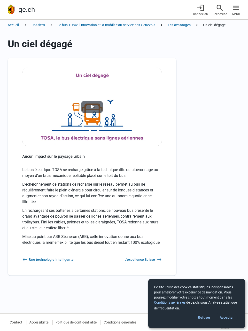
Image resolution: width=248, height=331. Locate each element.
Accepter (227, 317)
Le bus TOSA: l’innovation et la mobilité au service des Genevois (106, 25)
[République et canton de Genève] (11, 9)
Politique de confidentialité (76, 322)
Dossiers (38, 25)
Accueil (13, 25)
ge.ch (26, 10)
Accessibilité (38, 322)
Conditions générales (120, 322)
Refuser (204, 317)
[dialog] (196, 303)
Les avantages (179, 25)
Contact (16, 322)
